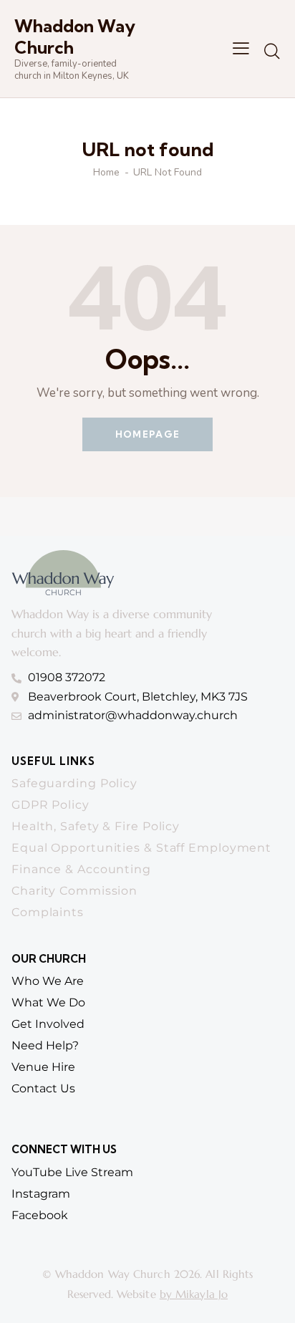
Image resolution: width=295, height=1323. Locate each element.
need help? (45, 1045)
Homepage (147, 434)
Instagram (40, 1194)
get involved (47, 1024)
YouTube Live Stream (72, 1172)
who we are (47, 981)
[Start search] (272, 51)
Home (106, 172)
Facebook (39, 1215)
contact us (43, 1088)
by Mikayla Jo (194, 1294)
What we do (48, 1002)
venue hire (43, 1067)
